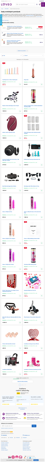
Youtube (11, 437)
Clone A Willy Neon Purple (8, 264)
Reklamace (3, 447)
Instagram (25, 437)
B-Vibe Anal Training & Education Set (32, 159)
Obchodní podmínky (27, 449)
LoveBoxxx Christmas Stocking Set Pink (32, 369)
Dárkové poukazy (4, 445)
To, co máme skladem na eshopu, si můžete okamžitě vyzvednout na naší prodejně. (34, 415)
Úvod (2, 8)
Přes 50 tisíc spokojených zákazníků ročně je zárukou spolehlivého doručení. (34, 419)
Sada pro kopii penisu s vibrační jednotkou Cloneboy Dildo (14, 41)
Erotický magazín (4, 449)
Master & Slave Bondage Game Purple (15, 33)
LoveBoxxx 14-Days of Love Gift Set (31, 343)
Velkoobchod (3, 448)
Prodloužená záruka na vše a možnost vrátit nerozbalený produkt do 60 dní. (13, 419)
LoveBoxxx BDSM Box (7, 369)
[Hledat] (17, 4)
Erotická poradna (26, 444)
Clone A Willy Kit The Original (8, 238)
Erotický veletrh (26, 445)
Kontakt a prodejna (5, 442)
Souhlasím (36, 460)
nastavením (20, 460)
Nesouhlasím (29, 460)
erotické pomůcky (29, 15)
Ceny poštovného (26, 442)
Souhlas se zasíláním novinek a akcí (7, 428)
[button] (43, 4)
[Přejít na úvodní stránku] (6, 4)
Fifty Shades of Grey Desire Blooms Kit (32, 317)
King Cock (26, 79)
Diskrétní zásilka (4, 444)
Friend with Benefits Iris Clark (8, 343)
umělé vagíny (39, 16)
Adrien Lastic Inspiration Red (8, 132)
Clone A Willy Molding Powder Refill (31, 238)
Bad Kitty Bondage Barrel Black (9, 186)
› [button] (5, 20)
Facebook (18, 437)
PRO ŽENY (7, 8)
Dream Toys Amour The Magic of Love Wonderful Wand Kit (10, 291)
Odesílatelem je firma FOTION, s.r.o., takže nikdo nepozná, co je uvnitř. (13, 415)
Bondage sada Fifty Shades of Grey (31, 186)
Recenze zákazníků (26, 447)
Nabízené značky (26, 448)
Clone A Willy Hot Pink (7, 211)
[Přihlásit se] (37, 4)
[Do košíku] (20, 84)
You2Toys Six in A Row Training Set (14, 26)
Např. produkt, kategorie (23, 4)
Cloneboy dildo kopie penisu (30, 264)
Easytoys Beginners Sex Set (30, 290)
